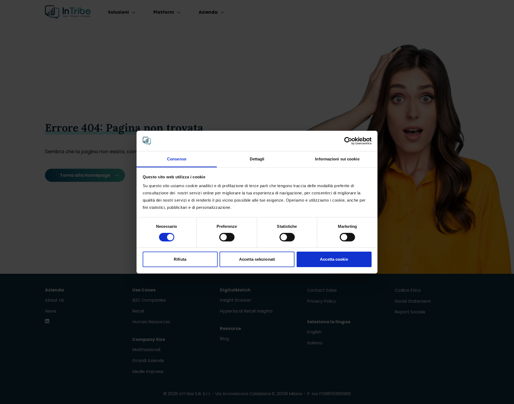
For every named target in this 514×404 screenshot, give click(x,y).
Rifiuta (180, 259)
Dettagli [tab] (257, 159)
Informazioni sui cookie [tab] (337, 159)
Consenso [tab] (176, 159)
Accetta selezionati (257, 259)
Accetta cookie (334, 259)
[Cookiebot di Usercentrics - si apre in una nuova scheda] (348, 141)
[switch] (227, 237)
